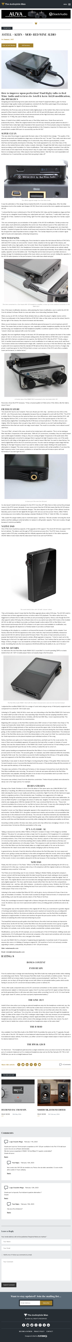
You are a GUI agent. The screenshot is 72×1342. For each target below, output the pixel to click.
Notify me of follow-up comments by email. (18, 1255)
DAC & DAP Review (9, 45)
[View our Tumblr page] (44, 1325)
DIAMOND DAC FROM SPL (14, 1109)
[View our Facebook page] (23, 1325)
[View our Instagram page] (36, 1325)
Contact (49, 1331)
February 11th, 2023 (31, 1142)
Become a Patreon (25, 1331)
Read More (5, 1114)
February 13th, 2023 (27, 1204)
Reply (6, 1157)
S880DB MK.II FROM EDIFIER (51, 1109)
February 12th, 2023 (27, 1163)
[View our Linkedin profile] (48, 1325)
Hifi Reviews (26, 45)
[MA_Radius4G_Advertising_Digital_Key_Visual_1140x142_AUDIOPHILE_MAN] (36, 14)
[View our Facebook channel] (27, 1325)
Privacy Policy (39, 1331)
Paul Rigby (15, 1163)
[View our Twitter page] (31, 1325)
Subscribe (46, 1303)
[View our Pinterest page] (40, 1325)
